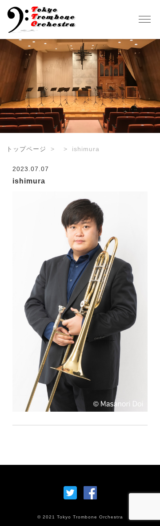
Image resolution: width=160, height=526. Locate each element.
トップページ (26, 148)
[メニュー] (144, 19)
